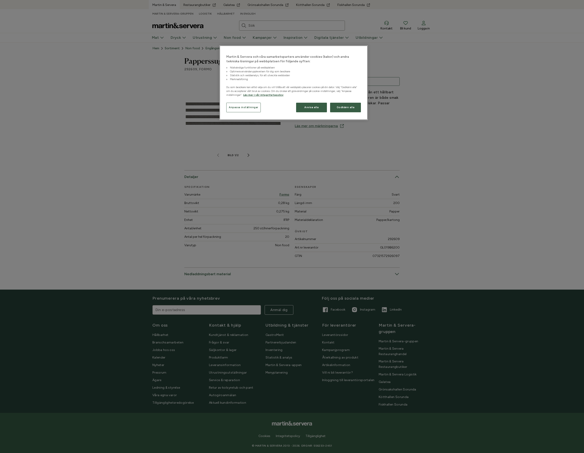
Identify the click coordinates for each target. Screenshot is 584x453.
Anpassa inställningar (243, 107)
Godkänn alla (346, 107)
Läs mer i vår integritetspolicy (263, 94)
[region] (293, 82)
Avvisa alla (311, 107)
